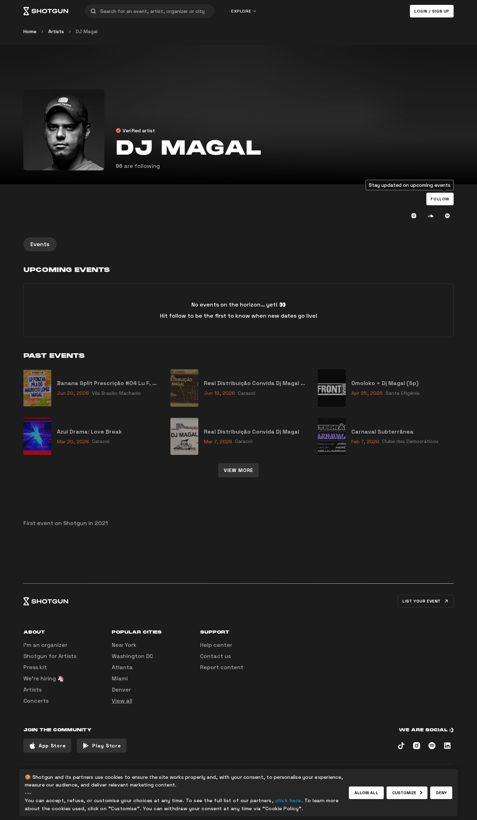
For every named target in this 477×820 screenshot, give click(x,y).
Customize (404, 793)
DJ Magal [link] (86, 31)
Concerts (36, 700)
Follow (440, 199)
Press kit (35, 667)
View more (238, 470)
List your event (421, 601)
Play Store (106, 746)
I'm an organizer (45, 645)
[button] (440, 199)
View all (122, 700)
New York (124, 645)
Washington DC (132, 656)
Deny (441, 793)
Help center (216, 645)
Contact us (215, 656)
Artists (56, 31)
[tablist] (238, 244)
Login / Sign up (431, 11)
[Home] (45, 11)
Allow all (366, 793)
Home (29, 31)
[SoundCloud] (430, 215)
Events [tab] (40, 244)
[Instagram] (414, 215)
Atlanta (122, 667)
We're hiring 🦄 (43, 678)
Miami (120, 678)
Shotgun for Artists (49, 656)
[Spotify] (447, 215)
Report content (221, 667)
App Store (52, 746)
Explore (241, 11)
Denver (121, 689)
